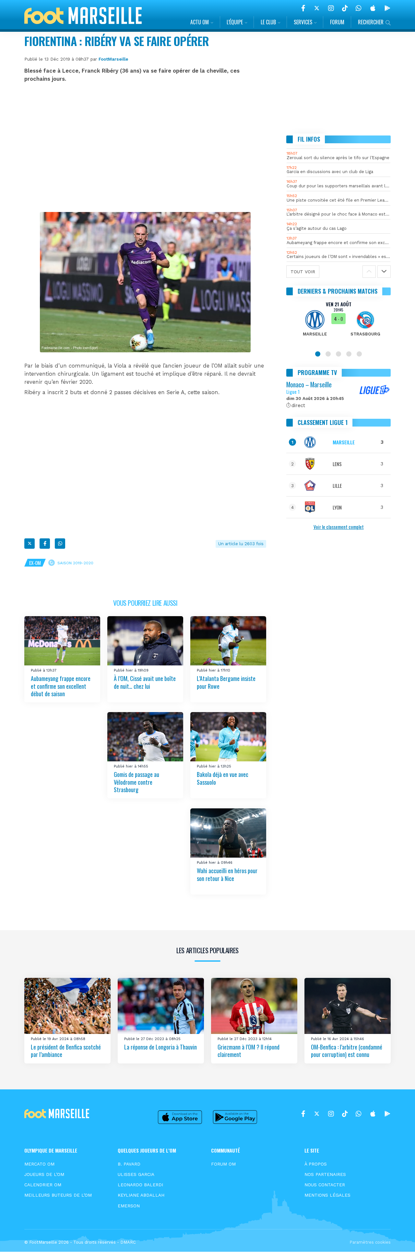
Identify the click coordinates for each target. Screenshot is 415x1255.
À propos (315, 1164)
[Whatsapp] (60, 543)
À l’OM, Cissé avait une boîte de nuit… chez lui (145, 682)
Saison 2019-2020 (75, 562)
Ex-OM (35, 562)
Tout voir (302, 271)
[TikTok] (345, 8)
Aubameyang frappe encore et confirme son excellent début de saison (60, 686)
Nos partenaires (325, 1174)
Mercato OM (39, 1164)
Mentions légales (327, 1195)
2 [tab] (328, 354)
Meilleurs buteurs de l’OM (58, 1195)
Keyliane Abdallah (141, 1195)
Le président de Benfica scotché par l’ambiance (66, 1051)
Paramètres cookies (370, 1242)
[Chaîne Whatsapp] (359, 8)
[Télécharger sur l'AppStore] (373, 8)
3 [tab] (338, 354)
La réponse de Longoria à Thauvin (160, 1047)
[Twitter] (317, 8)
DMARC (128, 1242)
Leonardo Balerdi (140, 1184)
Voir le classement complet (339, 526)
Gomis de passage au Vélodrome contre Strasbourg (136, 782)
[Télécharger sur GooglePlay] (387, 8)
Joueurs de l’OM (44, 1174)
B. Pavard (129, 1164)
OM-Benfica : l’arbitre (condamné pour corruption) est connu (346, 1051)
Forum (337, 22)
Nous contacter (324, 1184)
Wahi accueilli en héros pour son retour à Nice (227, 874)
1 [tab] (317, 354)
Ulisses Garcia (136, 1174)
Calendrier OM (42, 1184)
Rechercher (371, 22)
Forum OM (223, 1164)
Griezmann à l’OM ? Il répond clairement (248, 1051)
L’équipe (235, 22)
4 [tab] (348, 354)
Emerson (129, 1205)
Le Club (268, 22)
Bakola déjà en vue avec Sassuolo (222, 778)
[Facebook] (303, 8)
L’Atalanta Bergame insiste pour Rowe (226, 682)
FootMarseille (113, 59)
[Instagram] (331, 8)
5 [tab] (359, 354)
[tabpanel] (338, 323)
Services (303, 22)
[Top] (397, 1241)
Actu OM (199, 22)
